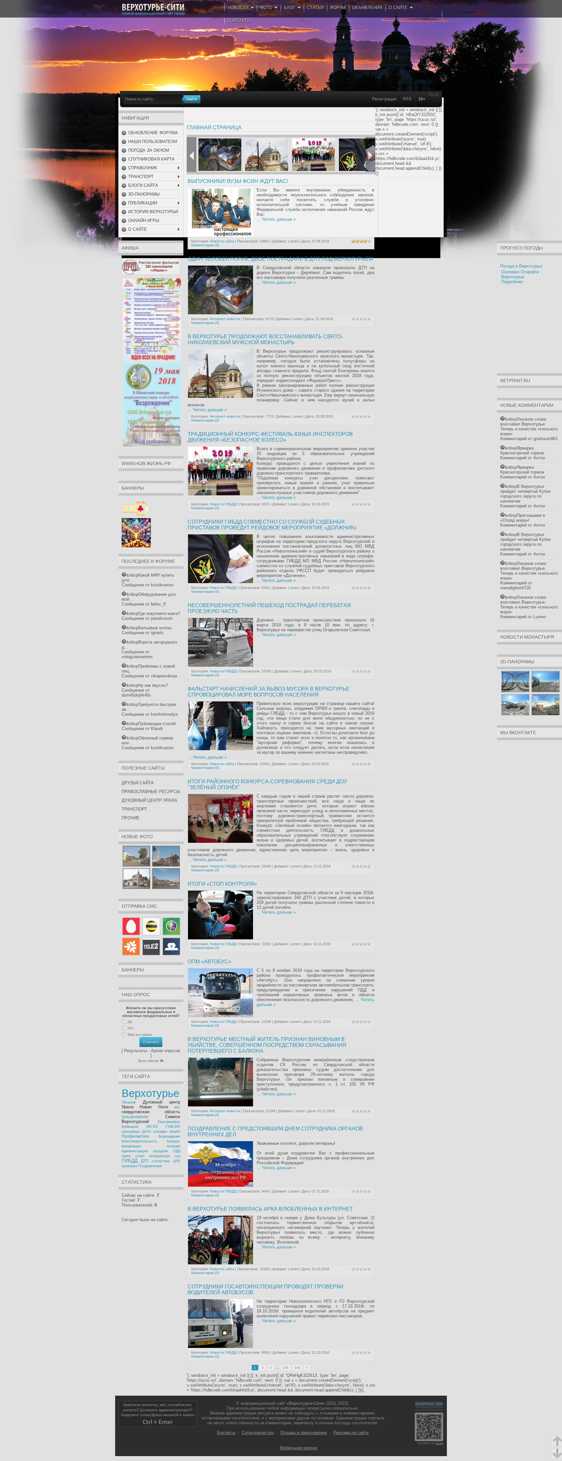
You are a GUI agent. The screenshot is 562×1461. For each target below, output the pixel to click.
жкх (177, 1107)
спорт (140, 1156)
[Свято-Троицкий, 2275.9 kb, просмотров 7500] (166, 865)
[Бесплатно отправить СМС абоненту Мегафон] (171, 935)
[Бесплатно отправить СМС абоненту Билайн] (151, 935)
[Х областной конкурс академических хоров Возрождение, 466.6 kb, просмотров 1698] (152, 444)
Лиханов (129, 1102)
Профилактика (135, 1136)
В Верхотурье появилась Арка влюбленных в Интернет (270, 1209)
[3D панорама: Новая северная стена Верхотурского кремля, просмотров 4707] (545, 713)
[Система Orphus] (158, 1425)
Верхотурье (150, 1093)
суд (177, 1156)
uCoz (439, 1443)
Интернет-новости (225, 319)
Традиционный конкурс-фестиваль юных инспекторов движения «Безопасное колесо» (270, 437)
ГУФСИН (173, 1126)
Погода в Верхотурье (521, 266)
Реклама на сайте (350, 1432)
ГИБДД (130, 1160)
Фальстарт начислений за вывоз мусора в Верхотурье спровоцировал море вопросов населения (269, 692)
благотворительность (139, 1141)
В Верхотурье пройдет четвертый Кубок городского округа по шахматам (525, 493)
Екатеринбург (169, 1122)
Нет (131, 1028)
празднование (135, 1117)
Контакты (226, 1432)
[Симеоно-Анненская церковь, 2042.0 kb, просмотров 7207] (136, 887)
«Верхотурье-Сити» (306, 1403)
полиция (173, 1146)
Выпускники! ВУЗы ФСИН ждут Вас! (238, 181)
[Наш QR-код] (429, 1439)
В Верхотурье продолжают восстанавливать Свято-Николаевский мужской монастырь (265, 339)
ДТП (145, 1161)
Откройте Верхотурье (520, 274)
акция (174, 1131)
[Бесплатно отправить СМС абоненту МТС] (131, 935)
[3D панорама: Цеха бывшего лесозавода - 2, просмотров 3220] (515, 713)
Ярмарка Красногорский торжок (522, 450)
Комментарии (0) (205, 245)
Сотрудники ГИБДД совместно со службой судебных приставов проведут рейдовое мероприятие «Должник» (272, 524)
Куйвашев (130, 1126)
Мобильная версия (298, 1447)
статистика (161, 1161)
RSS (407, 99)
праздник (160, 1151)
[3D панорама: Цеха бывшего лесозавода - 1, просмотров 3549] (545, 690)
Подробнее (512, 281)
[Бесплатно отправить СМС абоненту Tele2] (151, 954)
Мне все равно (140, 1035)
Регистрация (384, 99)
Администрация (135, 1151)
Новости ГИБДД (223, 504)
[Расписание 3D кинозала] (151, 273)
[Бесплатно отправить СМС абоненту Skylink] (171, 954)
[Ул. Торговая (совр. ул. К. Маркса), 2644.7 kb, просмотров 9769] (136, 865)
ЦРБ (176, 1161)
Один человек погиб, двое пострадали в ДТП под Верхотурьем (280, 259)
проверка (129, 1166)
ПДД (176, 1151)
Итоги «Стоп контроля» (222, 884)
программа (131, 1131)
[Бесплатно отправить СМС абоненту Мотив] (131, 954)
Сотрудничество (258, 1432)
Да (130, 1022)
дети (146, 1131)
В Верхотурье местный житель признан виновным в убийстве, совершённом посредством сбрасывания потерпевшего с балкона (267, 1045)
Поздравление (150, 1166)
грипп (126, 1156)
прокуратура (159, 1156)
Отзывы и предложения (303, 1432)
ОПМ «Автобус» (209, 961)
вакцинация (131, 1146)
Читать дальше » (279, 219)
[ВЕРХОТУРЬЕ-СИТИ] (153, 7)
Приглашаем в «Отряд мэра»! (522, 518)
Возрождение (169, 1136)
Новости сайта (222, 241)
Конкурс (173, 1141)
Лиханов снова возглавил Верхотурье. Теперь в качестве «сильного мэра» (529, 426)
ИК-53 (151, 1126)
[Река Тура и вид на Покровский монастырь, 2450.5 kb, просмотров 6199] (166, 887)
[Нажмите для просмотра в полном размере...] (220, 1185)
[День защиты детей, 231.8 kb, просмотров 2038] (152, 360)
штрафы (160, 1131)
